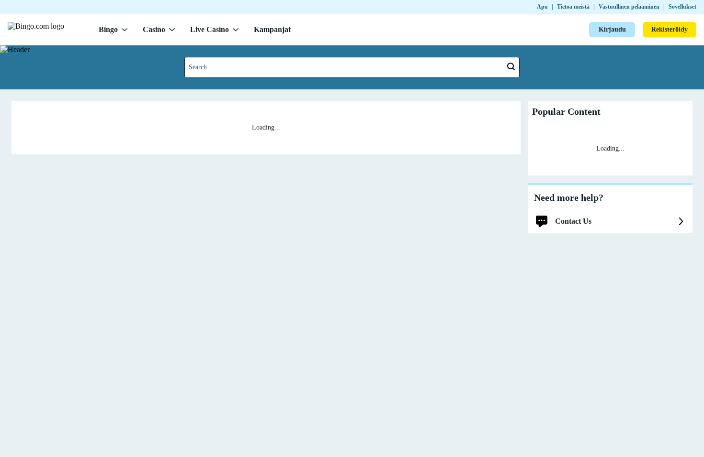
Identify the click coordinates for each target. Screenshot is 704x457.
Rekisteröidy (669, 29)
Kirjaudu (612, 29)
